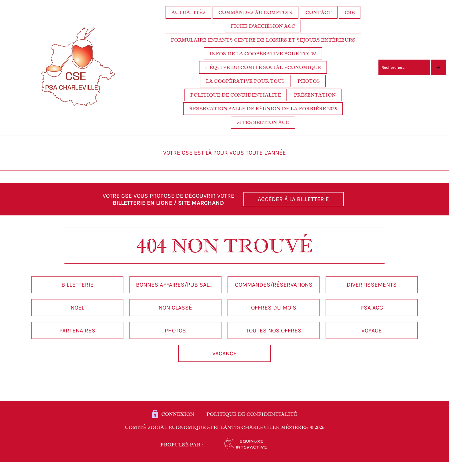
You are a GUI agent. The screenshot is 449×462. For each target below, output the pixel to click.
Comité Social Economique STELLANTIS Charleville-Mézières (224, 427)
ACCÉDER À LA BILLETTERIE (293, 199)
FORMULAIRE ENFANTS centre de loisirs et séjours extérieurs (263, 40)
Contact (318, 12)
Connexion (177, 414)
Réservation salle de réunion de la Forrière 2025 (263, 109)
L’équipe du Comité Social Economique (263, 67)
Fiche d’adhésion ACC (263, 26)
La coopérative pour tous (245, 81)
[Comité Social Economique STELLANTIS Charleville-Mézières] (78, 112)
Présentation (315, 95)
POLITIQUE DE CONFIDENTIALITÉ (251, 414)
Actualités (188, 12)
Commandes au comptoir (255, 12)
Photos (309, 81)
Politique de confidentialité (235, 95)
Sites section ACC (263, 122)
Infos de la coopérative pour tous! (263, 54)
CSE (350, 12)
